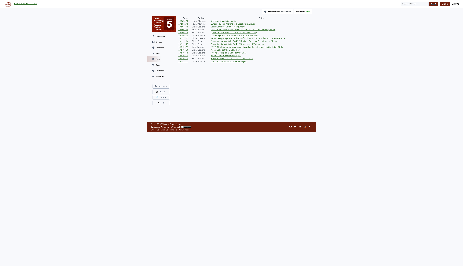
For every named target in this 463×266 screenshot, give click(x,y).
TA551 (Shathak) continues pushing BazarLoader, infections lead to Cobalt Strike (247, 47)
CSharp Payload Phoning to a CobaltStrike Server (233, 24)
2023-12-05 (183, 26)
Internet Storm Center (25, 3)
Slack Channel (162, 86)
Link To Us (155, 130)
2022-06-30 (183, 29)
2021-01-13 (183, 58)
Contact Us (160, 70)
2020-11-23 (183, 61)
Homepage (160, 36)
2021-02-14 (183, 55)
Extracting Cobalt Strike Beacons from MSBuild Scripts (235, 35)
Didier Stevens (286, 12)
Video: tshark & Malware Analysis (226, 55)
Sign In (445, 4)
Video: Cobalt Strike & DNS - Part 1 (226, 50)
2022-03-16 (183, 32)
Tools (158, 65)
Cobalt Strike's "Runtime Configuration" (228, 26)
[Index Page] (8, 4)
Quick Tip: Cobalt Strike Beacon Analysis (229, 61)
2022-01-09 (183, 35)
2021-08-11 (183, 47)
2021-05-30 (183, 50)
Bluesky (163, 97)
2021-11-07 (183, 38)
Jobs (158, 53)
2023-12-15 (183, 24)
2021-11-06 (183, 41)
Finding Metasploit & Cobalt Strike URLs (228, 52)
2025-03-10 (183, 21)
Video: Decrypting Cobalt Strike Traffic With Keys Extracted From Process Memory (248, 38)
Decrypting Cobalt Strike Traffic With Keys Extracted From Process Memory (245, 41)
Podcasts (160, 47)
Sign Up (455, 4)
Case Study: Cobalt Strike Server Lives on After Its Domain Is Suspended (243, 29)
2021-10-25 (183, 44)
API (172, 127)
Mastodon (163, 92)
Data (158, 59)
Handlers (173, 130)
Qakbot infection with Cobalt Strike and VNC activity (234, 32)
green (308, 12)
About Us (160, 76)
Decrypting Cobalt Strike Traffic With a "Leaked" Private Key (237, 44)
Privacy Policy (184, 130)
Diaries (159, 41)
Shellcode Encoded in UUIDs (223, 21)
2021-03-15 (183, 52)
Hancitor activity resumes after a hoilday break (232, 58)
